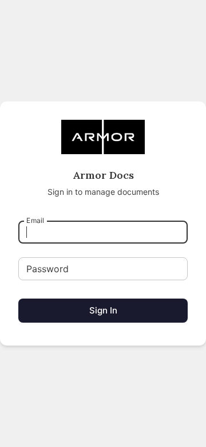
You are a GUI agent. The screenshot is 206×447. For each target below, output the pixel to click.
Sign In (103, 310)
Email (35, 220)
